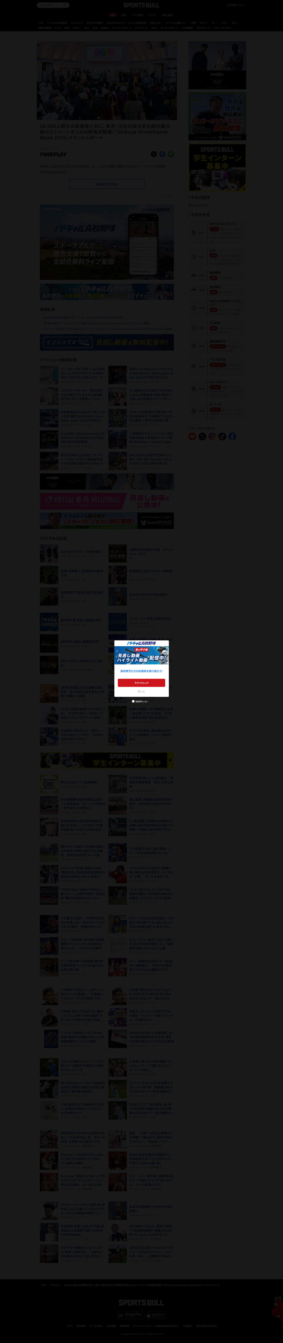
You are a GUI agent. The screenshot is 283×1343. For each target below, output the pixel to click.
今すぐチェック (142, 682)
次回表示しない (141, 701)
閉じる (141, 691)
